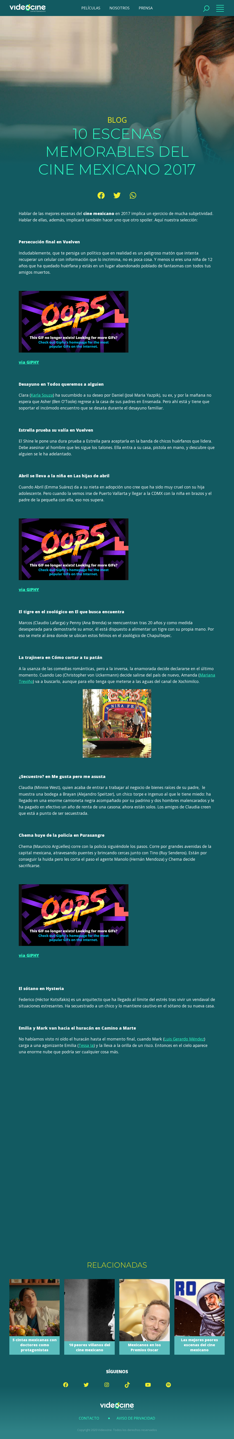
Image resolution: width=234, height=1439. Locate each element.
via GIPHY (29, 362)
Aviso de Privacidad (136, 1418)
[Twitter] (117, 195)
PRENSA (146, 8)
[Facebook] (101, 195)
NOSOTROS (119, 8)
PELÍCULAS (90, 8)
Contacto (89, 1418)
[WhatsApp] (133, 195)
